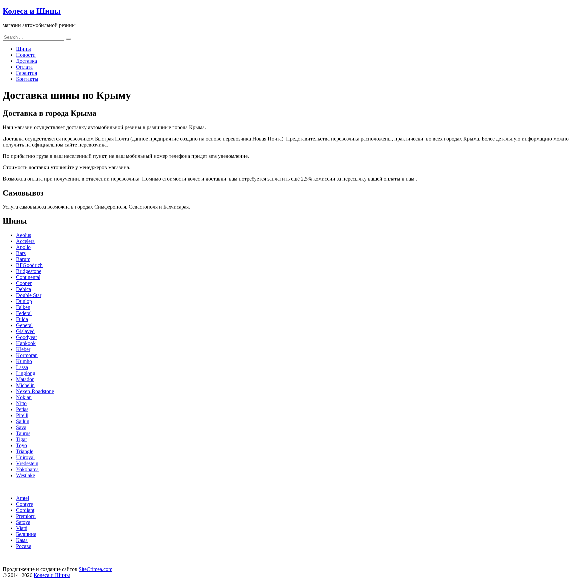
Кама (22, 540)
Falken (23, 307)
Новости (26, 55)
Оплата (24, 67)
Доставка (26, 61)
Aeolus (23, 235)
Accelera (25, 241)
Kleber (23, 349)
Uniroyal (25, 457)
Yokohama (27, 469)
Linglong (25, 373)
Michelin (25, 385)
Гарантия (26, 73)
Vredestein (27, 463)
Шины (23, 49)
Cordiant (25, 510)
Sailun (22, 421)
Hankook (26, 343)
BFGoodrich (29, 265)
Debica (23, 289)
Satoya (23, 522)
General (24, 325)
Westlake (25, 475)
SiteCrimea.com (95, 569)
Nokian (24, 397)
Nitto (21, 403)
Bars (21, 253)
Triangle (24, 451)
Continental (28, 277)
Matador (25, 379)
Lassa (22, 367)
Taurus (23, 433)
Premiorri (26, 516)
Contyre (24, 504)
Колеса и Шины (32, 11)
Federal (24, 313)
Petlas (22, 409)
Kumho (24, 361)
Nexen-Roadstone (35, 391)
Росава (23, 546)
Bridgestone (28, 271)
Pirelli (22, 415)
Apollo (23, 247)
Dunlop (24, 301)
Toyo (21, 445)
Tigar (21, 439)
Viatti (21, 528)
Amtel (22, 498)
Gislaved (25, 331)
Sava (21, 427)
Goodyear (26, 337)
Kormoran (27, 355)
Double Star (28, 295)
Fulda (22, 319)
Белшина (26, 534)
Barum (23, 259)
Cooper (24, 283)
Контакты (27, 79)
